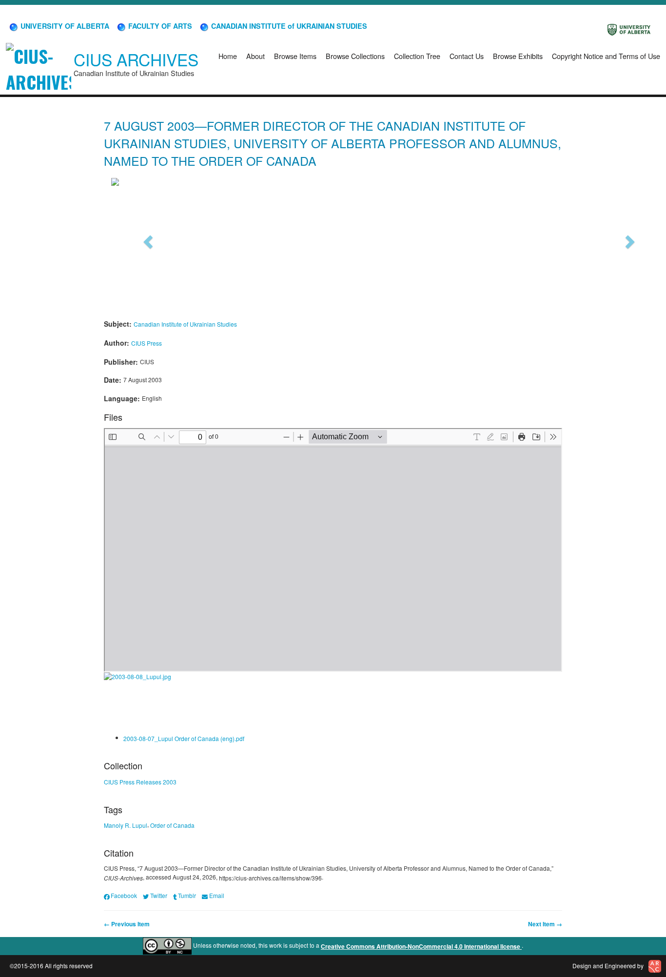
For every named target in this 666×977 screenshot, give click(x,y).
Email (216, 895)
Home (227, 56)
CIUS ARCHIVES (136, 59)
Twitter (158, 895)
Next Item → (545, 923)
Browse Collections (355, 56)
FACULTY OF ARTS (159, 26)
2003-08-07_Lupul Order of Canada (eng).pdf (183, 738)
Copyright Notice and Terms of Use (606, 56)
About (255, 56)
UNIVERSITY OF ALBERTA (64, 26)
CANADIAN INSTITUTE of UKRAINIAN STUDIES (288, 26)
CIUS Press (146, 343)
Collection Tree (417, 56)
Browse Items (295, 56)
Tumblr (187, 895)
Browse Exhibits (518, 56)
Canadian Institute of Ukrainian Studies (185, 324)
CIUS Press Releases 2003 (140, 782)
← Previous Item (127, 923)
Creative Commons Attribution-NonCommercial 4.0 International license (421, 946)
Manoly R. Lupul (125, 825)
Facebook (124, 895)
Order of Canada (172, 825)
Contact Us (467, 56)
